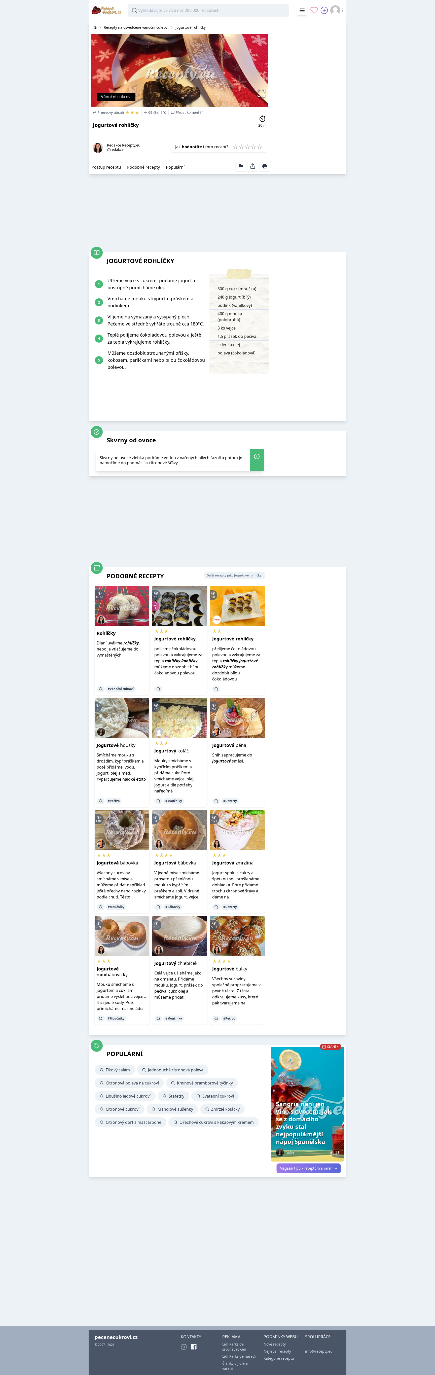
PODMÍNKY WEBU (281, 1337)
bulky (229, 969)
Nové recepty (275, 1344)
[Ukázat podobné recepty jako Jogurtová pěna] (216, 801)
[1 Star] (235, 147)
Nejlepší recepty (277, 1351)
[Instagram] (184, 1347)
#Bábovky (172, 907)
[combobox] (208, 10)
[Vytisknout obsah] (265, 166)
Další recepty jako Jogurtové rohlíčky (234, 575)
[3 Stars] (247, 147)
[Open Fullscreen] (263, 93)
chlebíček (176, 963)
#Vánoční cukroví (121, 689)
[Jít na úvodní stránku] (95, 27)
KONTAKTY (191, 1337)
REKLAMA (231, 1337)
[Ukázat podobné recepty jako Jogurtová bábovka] (101, 907)
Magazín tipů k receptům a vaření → (309, 1168)
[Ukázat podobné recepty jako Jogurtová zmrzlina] (216, 907)
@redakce (115, 149)
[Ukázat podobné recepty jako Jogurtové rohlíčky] (158, 689)
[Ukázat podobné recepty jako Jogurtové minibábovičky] (101, 1019)
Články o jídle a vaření (235, 1366)
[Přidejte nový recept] (324, 10)
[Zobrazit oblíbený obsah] (314, 10)
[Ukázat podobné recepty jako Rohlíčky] (101, 689)
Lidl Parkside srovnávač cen (234, 1347)
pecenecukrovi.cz (116, 1337)
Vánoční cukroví (116, 96)
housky (116, 745)
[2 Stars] (241, 147)
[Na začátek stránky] (424, 1364)
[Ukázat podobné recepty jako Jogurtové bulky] (216, 1019)
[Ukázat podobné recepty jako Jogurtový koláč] (158, 801)
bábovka (117, 863)
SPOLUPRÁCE (318, 1337)
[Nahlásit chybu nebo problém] (241, 166)
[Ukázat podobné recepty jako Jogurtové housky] (101, 801)
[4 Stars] (253, 147)
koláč (171, 751)
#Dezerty (230, 801)
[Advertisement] (308, 96)
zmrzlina (232, 863)
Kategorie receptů (279, 1358)
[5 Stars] (260, 147)
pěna (229, 745)
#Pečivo (114, 801)
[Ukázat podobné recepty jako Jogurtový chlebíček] (158, 1019)
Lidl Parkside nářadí (239, 1356)
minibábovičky (112, 972)
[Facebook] (194, 1347)
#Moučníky (173, 801)
